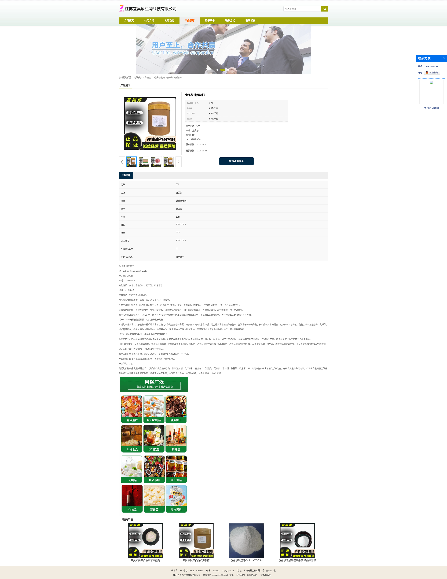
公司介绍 (149, 20)
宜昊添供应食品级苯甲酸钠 (145, 560)
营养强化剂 (160, 77)
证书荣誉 (210, 20)
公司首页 (129, 20)
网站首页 (138, 77)
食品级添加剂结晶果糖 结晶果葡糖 (297, 560)
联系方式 (230, 20)
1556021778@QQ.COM (223, 570)
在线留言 (250, 20)
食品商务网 (266, 575)
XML (231, 575)
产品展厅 (190, 20)
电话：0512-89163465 (193, 570)
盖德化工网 (252, 575)
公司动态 (169, 20)
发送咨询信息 (236, 161)
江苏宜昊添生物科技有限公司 (186, 575)
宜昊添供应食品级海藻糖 (196, 560)
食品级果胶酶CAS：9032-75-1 (247, 560)
